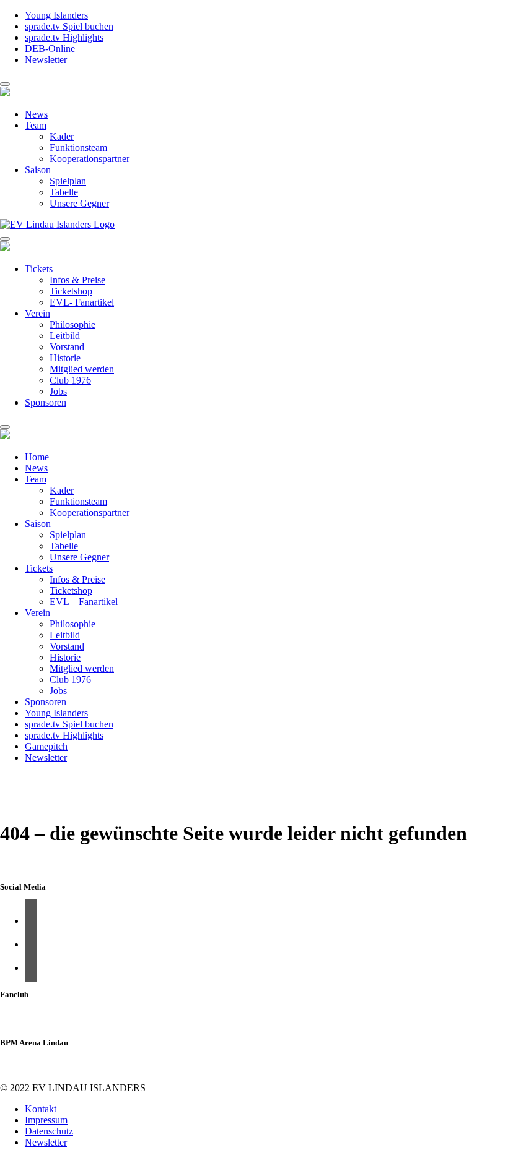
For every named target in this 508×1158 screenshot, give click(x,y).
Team (35, 125)
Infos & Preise (77, 280)
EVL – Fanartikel (84, 601)
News (36, 114)
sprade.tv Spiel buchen (69, 26)
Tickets (39, 269)
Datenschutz (49, 1131)
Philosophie (72, 324)
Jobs (58, 391)
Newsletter (46, 59)
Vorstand (67, 346)
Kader (62, 136)
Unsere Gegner (79, 203)
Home (37, 457)
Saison (38, 170)
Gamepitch (46, 746)
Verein (37, 313)
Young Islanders (56, 15)
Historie (65, 358)
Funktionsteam (78, 147)
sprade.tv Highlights (64, 37)
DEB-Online (50, 48)
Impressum (46, 1120)
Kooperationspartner (89, 158)
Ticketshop (71, 291)
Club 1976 (70, 380)
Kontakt (40, 1109)
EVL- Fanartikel (82, 302)
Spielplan (68, 181)
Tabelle (64, 192)
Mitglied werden (82, 369)
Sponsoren (45, 402)
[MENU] (5, 84)
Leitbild (65, 335)
